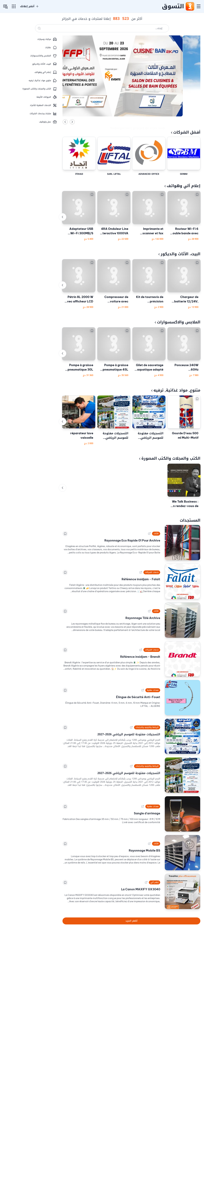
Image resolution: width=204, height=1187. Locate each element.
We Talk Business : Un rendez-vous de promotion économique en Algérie (184, 504)
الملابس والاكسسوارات (178, 322)
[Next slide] (72, 122)
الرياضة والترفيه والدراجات (147, 727)
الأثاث (156, 533)
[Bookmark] (197, 194)
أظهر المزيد (131, 921)
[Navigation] (198, 6)
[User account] (5, 6)
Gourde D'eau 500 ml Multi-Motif (185, 435)
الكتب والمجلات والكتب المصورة (170, 458)
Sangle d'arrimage (147, 813)
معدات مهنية (153, 690)
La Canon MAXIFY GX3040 (140, 889)
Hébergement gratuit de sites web (137, 122)
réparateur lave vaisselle (81, 435)
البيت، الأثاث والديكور (180, 254)
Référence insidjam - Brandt (140, 657)
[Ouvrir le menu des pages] (14, 6)
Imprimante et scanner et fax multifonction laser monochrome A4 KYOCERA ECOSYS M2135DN (149, 231)
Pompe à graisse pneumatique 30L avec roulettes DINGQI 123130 (80, 367)
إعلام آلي (154, 882)
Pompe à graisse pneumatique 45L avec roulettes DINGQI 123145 (115, 367)
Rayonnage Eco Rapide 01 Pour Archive (132, 540)
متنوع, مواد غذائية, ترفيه (176, 390)
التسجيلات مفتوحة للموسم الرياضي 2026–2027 (150, 435)
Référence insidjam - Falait (141, 579)
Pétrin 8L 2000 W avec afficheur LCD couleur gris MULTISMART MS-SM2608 (79, 299)
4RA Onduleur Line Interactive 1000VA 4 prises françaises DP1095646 (114, 231)
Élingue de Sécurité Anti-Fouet (138, 697)
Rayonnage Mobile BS (144, 850)
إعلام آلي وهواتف (183, 185)
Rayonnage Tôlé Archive (142, 618)
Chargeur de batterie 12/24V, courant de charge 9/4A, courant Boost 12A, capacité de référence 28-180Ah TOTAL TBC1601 (184, 299)
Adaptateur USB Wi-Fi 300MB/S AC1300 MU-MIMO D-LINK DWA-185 (79, 231)
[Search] (39, 28)
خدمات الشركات (152, 572)
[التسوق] (189, 6)
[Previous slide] (65, 122)
